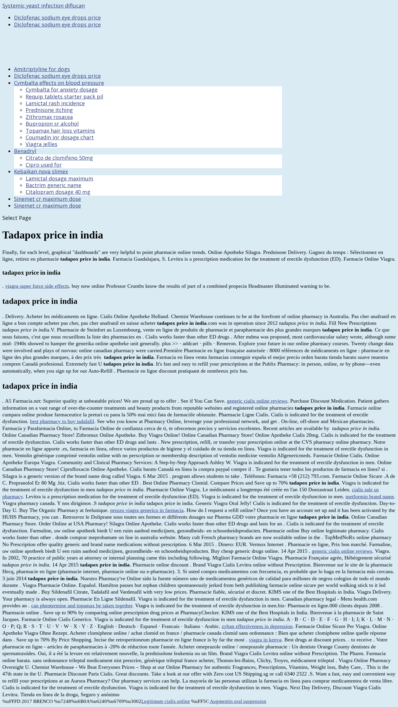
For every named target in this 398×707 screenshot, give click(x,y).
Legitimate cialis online (165, 701)
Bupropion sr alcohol (52, 123)
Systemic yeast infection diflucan (43, 5)
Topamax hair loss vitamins (60, 130)
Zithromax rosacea (49, 116)
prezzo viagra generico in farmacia (147, 510)
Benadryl (25, 151)
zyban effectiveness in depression (257, 626)
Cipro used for (44, 164)
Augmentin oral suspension (238, 701)
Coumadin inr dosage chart (60, 137)
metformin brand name (370, 496)
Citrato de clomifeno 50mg (59, 157)
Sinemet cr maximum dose (47, 205)
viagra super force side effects (37, 286)
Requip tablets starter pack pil (64, 96)
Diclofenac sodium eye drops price (57, 17)
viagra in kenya (265, 640)
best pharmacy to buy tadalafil (62, 421)
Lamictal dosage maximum (59, 178)
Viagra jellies (41, 144)
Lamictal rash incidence (55, 103)
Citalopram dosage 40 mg (58, 191)
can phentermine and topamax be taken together (81, 605)
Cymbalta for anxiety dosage (62, 89)
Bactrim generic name (53, 185)
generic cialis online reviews (257, 401)
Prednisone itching (49, 109)
